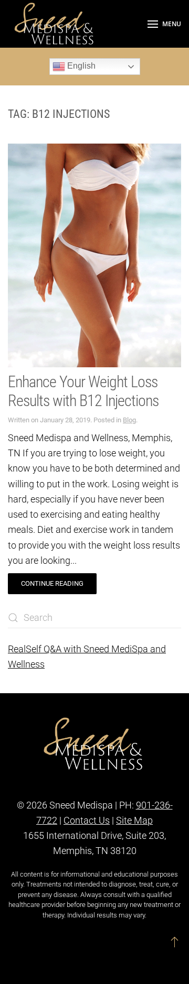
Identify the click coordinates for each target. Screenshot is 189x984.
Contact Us (87, 820)
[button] (164, 24)
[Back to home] (55, 24)
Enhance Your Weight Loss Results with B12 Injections (83, 391)
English (80, 65)
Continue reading (52, 583)
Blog (129, 420)
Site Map (134, 820)
